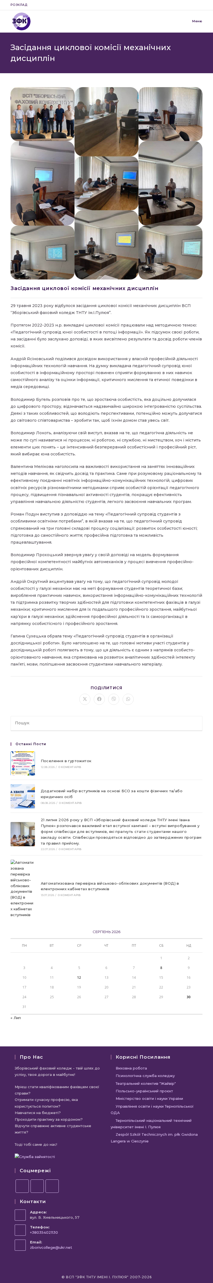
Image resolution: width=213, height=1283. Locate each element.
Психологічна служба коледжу (145, 1075)
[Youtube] (52, 1186)
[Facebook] (22, 1186)
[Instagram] (37, 1186)
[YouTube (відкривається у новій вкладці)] (194, 5)
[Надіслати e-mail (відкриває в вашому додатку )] (200, 5)
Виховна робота (131, 1068)
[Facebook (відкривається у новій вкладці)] (182, 5)
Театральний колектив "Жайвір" (146, 1083)
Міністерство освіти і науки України (149, 1098)
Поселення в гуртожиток (66, 761)
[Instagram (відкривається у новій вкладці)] (188, 5)
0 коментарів (70, 767)
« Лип (16, 1017)
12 (79, 977)
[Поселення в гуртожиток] (23, 763)
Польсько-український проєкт (144, 1091)
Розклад (19, 5)
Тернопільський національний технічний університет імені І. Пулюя (151, 1123)
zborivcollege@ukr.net (51, 1247)
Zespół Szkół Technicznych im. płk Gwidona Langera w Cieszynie (154, 1137)
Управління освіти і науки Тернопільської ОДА (152, 1109)
